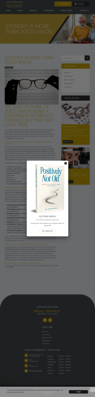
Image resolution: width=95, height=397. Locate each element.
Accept (78, 392)
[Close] (65, 163)
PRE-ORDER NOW (47, 231)
